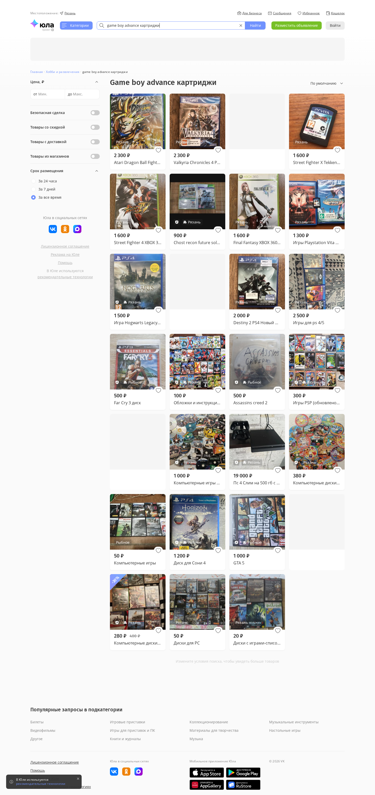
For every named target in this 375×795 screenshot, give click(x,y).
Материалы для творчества (214, 730)
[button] (158, 150)
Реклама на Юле (65, 254)
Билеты (37, 722)
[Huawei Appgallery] (207, 785)
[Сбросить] (241, 25)
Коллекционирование (209, 722)
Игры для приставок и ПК (132, 730)
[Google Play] (243, 772)
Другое (36, 738)
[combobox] (171, 25)
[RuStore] (243, 785)
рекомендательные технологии (65, 276)
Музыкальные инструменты (294, 722)
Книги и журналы (125, 738)
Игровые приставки (127, 722)
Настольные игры (285, 730)
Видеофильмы (42, 730)
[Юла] (42, 23)
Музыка (196, 738)
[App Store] (207, 772)
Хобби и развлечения (63, 72)
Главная (36, 72)
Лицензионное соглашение (65, 246)
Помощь (65, 262)
